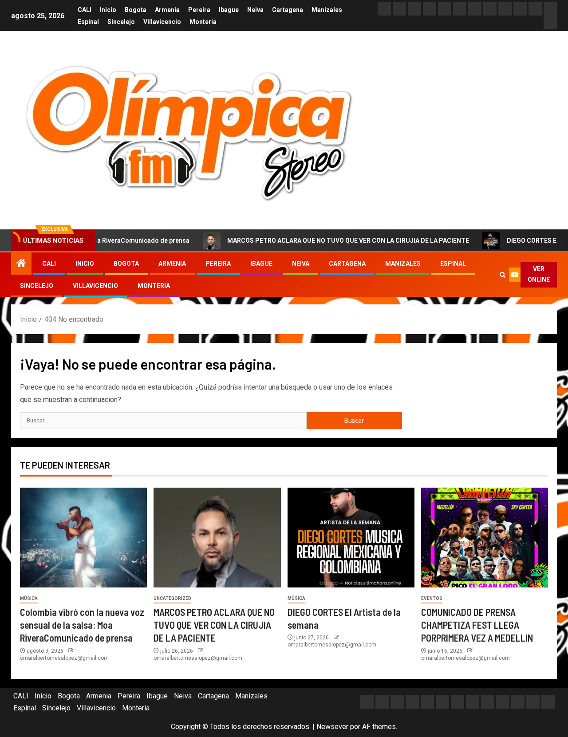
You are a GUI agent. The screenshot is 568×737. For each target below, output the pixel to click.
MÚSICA (29, 598)
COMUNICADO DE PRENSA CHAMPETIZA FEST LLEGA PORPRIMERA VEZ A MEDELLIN (477, 625)
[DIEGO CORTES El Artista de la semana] (351, 537)
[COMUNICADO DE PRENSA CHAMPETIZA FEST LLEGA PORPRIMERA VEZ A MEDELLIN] (484, 537)
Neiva (255, 9)
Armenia (167, 9)
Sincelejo (121, 21)
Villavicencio (162, 21)
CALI (84, 9)
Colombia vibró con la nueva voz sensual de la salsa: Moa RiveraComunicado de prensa (82, 625)
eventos (431, 598)
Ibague (229, 9)
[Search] (502, 275)
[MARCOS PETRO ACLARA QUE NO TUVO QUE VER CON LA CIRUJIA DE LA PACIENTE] (217, 537)
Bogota (135, 9)
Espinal (88, 21)
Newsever (332, 726)
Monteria (203, 21)
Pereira (199, 9)
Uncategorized (172, 598)
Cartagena (287, 9)
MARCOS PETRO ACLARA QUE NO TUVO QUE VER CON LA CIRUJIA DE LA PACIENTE (327, 240)
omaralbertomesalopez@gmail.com (64, 658)
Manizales (327, 9)
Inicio (108, 9)
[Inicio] (21, 264)
